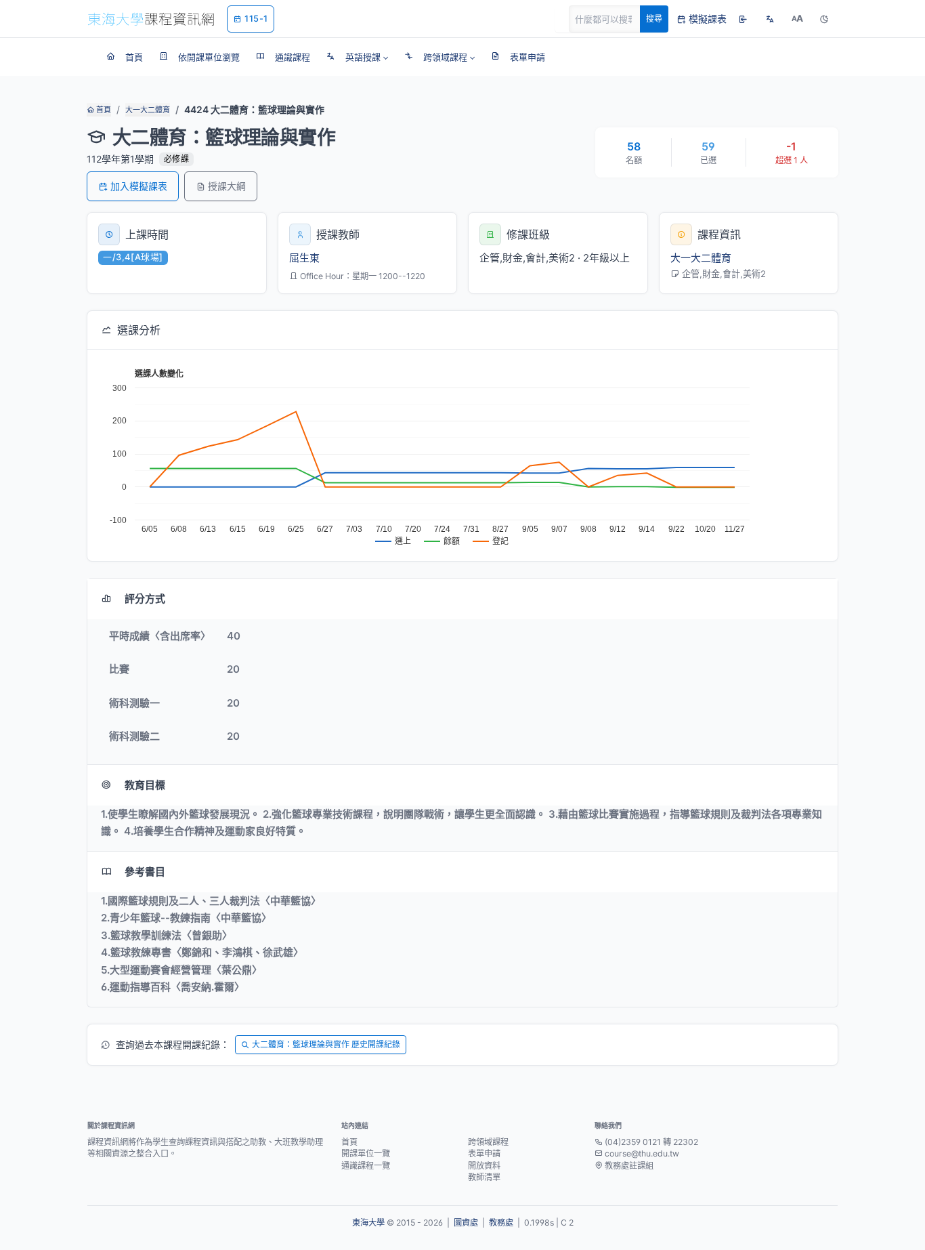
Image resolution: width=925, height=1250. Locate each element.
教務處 (501, 1222)
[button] (357, 56)
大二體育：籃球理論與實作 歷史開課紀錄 (326, 1044)
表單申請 (484, 1153)
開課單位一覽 (365, 1153)
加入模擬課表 (138, 186)
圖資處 (466, 1222)
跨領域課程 (488, 1142)
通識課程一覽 (365, 1166)
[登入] (742, 19)
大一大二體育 (147, 109)
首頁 (102, 109)
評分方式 (145, 598)
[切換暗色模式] (824, 19)
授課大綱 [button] (227, 186)
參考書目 (145, 871)
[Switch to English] (769, 19)
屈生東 (304, 257)
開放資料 (484, 1166)
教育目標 (145, 784)
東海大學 (368, 1222)
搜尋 (654, 19)
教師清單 (484, 1177)
